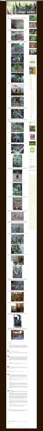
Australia (35, 175)
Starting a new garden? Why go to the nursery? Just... (32, 96)
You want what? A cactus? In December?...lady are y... (32, 95)
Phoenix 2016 (34, 213)
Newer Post (9, 422)
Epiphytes (30, 185)
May (30, 116)
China (35, 180)
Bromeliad (30, 178)
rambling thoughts (33, 217)
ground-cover (34, 195)
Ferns (35, 187)
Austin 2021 (33, 175)
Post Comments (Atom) (12, 423)
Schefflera (35, 219)
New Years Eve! (31, 90)
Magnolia (30, 202)
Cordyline (33, 181)
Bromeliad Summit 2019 (33, 178)
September (31, 113)
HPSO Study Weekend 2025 (33, 198)
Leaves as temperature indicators (32, 105)
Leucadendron (34, 201)
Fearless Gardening (32, 187)
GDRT (33, 194)
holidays (35, 196)
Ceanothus (30, 180)
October (31, 112)
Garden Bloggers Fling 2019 (31, 192)
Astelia (29, 175)
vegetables (30, 226)
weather (35, 227)
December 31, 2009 (14, 390)
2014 (30, 85)
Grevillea (32, 195)
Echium (30, 184)
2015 (30, 84)
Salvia (32, 218)
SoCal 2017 (34, 221)
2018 (30, 82)
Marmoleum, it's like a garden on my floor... (32, 97)
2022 (30, 79)
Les (9, 366)
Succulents (30, 223)
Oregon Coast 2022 (32, 210)
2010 (30, 88)
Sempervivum (30, 220)
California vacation (31, 179)
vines (33, 227)
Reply (9, 348)
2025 (30, 77)
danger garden (10, 390)
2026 (30, 76)
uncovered (31, 225)
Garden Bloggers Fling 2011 (33, 189)
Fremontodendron (31, 188)
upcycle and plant (34, 225)
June (30, 115)
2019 (30, 81)
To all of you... (31, 94)
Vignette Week (31, 227)
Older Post (26, 422)
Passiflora (30, 213)
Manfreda (35, 202)
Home (17, 422)
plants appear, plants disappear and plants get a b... (32, 109)
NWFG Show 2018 (30, 209)
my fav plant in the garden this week (32, 204)
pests (31, 213)
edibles (32, 184)
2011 (30, 87)
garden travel (31, 194)
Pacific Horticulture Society (31, 212)
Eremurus (32, 185)
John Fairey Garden (34, 199)
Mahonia (32, 202)
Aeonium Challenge (34, 174)
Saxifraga (33, 219)
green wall (30, 195)
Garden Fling (31, 161)
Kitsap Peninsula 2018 (34, 200)
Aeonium (30, 174)
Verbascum (33, 226)
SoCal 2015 (31, 221)
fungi (33, 188)
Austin (31, 175)
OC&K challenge (33, 209)
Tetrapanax (30, 224)
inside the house (30, 199)
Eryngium (35, 185)
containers (30, 181)
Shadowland (33, 220)
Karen (9, 344)
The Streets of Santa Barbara (32, 108)
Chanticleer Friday (32, 180)
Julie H (9, 350)
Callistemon (34, 179)
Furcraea (35, 188)
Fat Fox (9, 370)
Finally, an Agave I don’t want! (32, 104)
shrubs (35, 220)
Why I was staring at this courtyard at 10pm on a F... (32, 102)
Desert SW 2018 (32, 182)
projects (35, 216)
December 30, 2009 (12, 344)
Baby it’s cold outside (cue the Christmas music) (32, 106)
